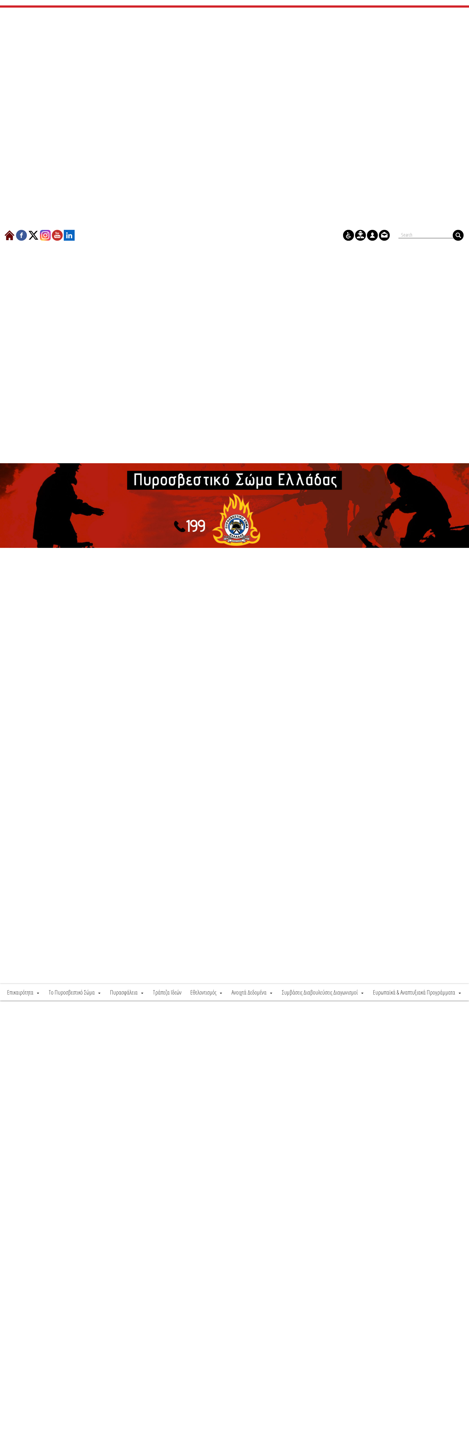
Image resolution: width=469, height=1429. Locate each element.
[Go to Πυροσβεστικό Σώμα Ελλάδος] (234, 505)
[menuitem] (23, 992)
